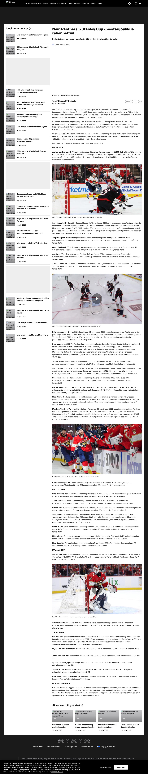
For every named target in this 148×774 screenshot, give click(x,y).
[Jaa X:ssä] (131, 101)
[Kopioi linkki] (140, 101)
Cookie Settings (59, 767)
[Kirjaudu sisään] (136, 3)
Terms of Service (57, 772)
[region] (74, 767)
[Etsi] (140, 3)
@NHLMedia (70, 101)
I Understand (120, 767)
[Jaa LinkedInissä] (135, 101)
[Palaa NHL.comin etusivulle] (14, 3)
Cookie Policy (24, 767)
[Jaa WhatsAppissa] (127, 101)
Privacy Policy (11, 767)
